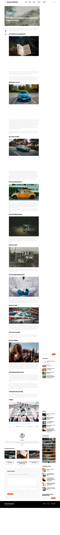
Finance (34, 1)
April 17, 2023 (48, 370)
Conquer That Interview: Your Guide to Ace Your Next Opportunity (50, 418)
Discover (29, 1)
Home (26, 1)
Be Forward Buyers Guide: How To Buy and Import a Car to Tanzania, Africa (51, 488)
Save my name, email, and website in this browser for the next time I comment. (19, 491)
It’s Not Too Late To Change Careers (50, 469)
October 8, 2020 (8, 22)
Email (19, 487)
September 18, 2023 (49, 378)
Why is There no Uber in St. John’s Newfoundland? (10, 462)
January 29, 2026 (49, 415)
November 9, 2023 (49, 481)
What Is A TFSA (49, 365)
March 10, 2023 (49, 490)
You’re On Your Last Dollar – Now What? (51, 361)
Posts (10, 13)
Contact (44, 503)
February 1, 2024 (49, 423)
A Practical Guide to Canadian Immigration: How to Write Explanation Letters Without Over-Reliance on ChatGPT (22, 462)
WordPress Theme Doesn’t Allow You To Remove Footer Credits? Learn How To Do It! (51, 484)
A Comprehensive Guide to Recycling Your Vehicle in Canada (34, 462)
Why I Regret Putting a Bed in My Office (51, 414)
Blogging (44, 1)
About (48, 503)
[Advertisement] (24, 63)
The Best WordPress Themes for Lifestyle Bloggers (51, 369)
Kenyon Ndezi (12, 2)
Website (29, 487)
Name (8, 487)
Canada (10, 460)
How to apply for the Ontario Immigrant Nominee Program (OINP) (50, 474)
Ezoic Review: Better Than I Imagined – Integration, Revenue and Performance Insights (51, 376)
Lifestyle (38, 1)
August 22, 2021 (49, 485)
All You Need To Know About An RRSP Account (50, 372)
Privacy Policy (53, 503)
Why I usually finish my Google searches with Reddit (51, 422)
